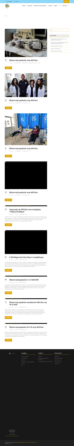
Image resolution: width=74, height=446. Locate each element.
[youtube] (60, 1)
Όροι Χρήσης (57, 356)
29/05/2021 (11, 214)
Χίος (22, 365)
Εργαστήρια (29, 5)
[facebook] (59, 1)
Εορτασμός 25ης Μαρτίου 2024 (56, 48)
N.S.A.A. (10, 443)
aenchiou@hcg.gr (9, 1)
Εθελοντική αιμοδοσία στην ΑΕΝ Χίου (23, 60)
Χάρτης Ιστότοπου (58, 361)
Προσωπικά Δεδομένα (59, 358)
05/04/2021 (11, 282)
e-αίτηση (66, 1)
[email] (63, 442)
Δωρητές (23, 363)
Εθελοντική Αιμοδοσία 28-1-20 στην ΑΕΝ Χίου (26, 327)
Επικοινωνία (64, 5)
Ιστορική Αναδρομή (25, 356)
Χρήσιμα (55, 5)
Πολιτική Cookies (58, 360)
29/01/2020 (11, 329)
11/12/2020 (11, 307)
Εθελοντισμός (22, 214)
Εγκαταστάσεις (24, 358)
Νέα (59, 5)
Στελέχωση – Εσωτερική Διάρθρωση (27, 361)
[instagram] (68, 442)
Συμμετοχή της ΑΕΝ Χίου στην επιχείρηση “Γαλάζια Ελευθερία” (25, 210)
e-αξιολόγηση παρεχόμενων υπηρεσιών (45, 361)
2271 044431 (16, 1)
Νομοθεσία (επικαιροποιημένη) (40, 5)
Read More (8, 67)
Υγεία (26, 214)
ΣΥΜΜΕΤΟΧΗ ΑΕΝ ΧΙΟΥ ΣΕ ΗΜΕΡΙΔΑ (56, 51)
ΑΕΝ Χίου (24, 5)
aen (17, 214)
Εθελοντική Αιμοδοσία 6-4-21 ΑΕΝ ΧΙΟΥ (24, 280)
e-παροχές (50, 5)
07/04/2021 (11, 259)
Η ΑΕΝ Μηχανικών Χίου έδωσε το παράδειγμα (26, 257)
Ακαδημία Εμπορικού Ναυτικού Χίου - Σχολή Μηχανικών (26, 442)
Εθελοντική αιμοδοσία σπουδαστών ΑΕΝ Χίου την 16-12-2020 (28, 303)
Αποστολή (23, 360)
